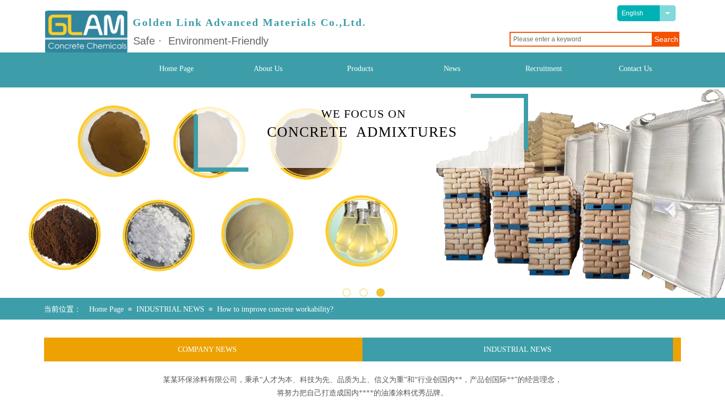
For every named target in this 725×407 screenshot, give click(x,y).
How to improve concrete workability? (275, 309)
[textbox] (581, 39)
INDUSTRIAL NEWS (170, 309)
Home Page (106, 309)
